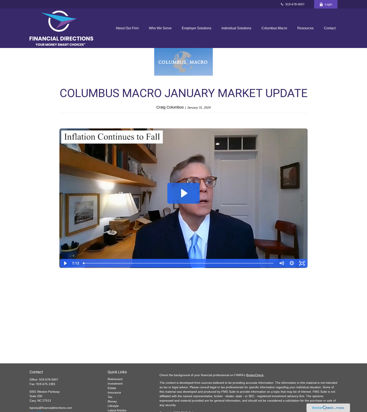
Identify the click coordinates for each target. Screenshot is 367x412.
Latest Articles (117, 410)
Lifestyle (113, 406)
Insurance (114, 392)
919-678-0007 (295, 4)
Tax (110, 397)
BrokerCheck (255, 375)
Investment (115, 383)
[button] (127, 28)
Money (112, 401)
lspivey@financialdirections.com (51, 407)
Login (328, 4)
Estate (112, 388)
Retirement (115, 379)
